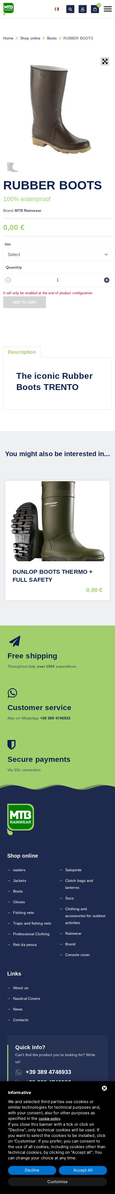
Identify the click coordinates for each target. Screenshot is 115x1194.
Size (8, 244)
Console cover (77, 955)
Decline (32, 1170)
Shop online (30, 38)
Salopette (73, 870)
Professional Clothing (31, 934)
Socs (69, 898)
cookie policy (49, 1118)
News (17, 1009)
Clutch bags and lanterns (79, 884)
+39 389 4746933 (48, 1072)
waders (19, 870)
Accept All (83, 1170)
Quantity (14, 267)
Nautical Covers (26, 998)
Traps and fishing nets (32, 923)
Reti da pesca (25, 944)
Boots (52, 38)
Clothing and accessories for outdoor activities (85, 916)
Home (8, 38)
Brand (70, 944)
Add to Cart (24, 302)
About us (20, 988)
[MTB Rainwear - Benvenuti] (8, 9)
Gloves (19, 902)
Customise (57, 1181)
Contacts (20, 1020)
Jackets (19, 880)
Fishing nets (23, 912)
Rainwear (73, 933)
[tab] (22, 352)
